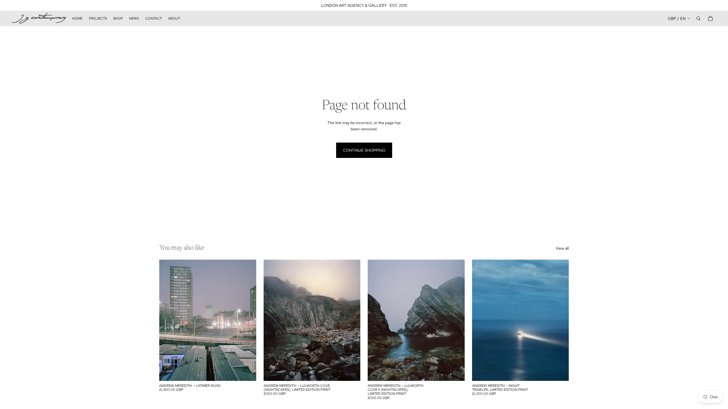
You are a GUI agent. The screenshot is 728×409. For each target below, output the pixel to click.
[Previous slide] (167, 320)
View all (562, 248)
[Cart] (710, 18)
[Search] (698, 18)
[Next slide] (247, 320)
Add (252, 372)
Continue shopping (364, 150)
